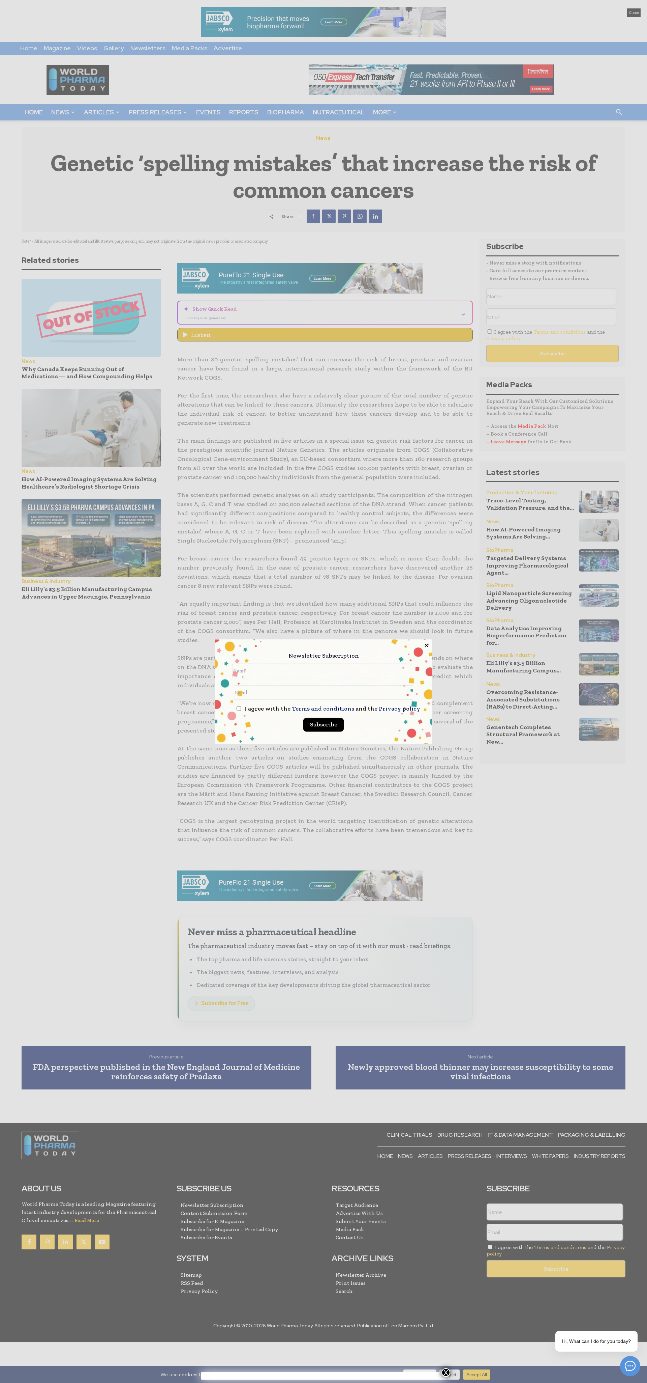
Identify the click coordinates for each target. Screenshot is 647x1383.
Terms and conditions (323, 708)
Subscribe (323, 724)
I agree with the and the (331, 708)
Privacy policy (399, 708)
